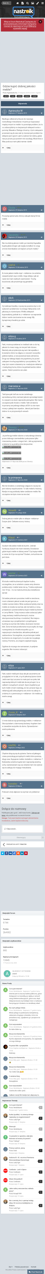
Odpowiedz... (11, 829)
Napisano (17, 113)
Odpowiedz (22, 104)
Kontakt (33, 1267)
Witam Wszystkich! (15, 1179)
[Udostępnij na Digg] (10, 853)
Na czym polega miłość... (17, 1008)
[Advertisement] (22, 58)
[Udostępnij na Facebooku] (6, 853)
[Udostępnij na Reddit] (18, 853)
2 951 (24, 235)
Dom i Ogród (35, 93)
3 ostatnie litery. (14, 1076)
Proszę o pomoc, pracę (17, 1148)
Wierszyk (12, 1126)
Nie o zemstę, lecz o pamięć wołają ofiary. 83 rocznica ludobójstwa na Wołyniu (21, 1203)
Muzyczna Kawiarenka (17, 1034)
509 (20, 207)
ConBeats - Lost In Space (17, 1169)
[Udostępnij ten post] (41, 113)
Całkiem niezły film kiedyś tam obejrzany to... (24, 1095)
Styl (10, 1267)
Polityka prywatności (22, 1267)
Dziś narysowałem (15, 1024)
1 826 (22, 427)
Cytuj (8, 148)
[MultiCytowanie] (3, 148)
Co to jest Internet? (15, 989)
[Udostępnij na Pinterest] (26, 853)
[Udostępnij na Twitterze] (2, 853)
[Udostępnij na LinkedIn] (22, 853)
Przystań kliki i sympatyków (18, 1046)
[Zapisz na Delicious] (14, 853)
